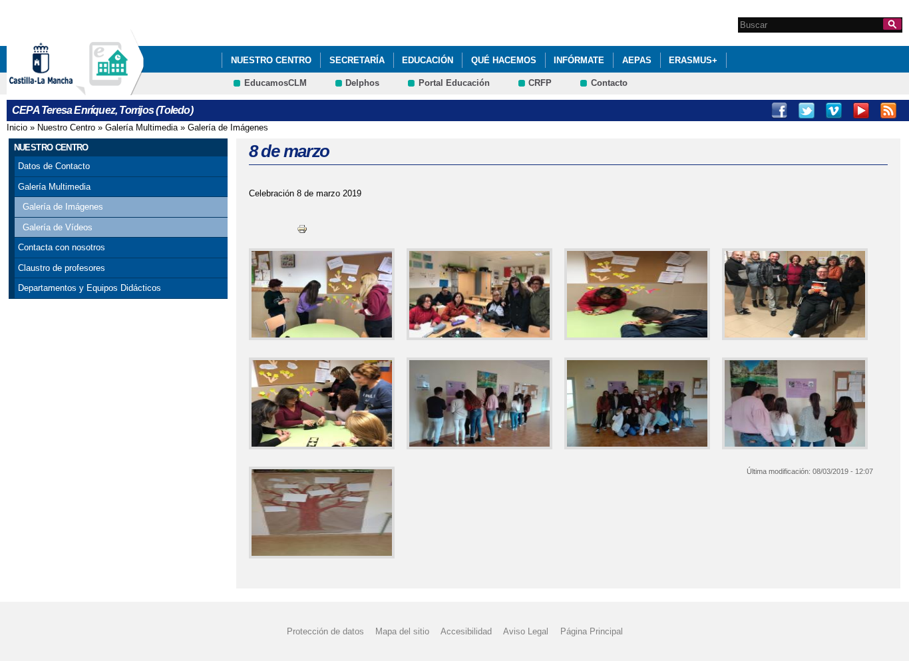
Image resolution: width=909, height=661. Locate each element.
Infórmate (579, 60)
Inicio (17, 127)
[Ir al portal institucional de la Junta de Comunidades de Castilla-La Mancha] (57, 89)
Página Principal (591, 631)
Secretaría (357, 60)
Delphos (362, 83)
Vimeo (834, 110)
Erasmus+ (693, 60)
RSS (888, 110)
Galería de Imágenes (228, 127)
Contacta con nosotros (61, 247)
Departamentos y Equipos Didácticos (89, 288)
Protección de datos (325, 631)
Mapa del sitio (402, 631)
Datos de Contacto (54, 166)
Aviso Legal (525, 631)
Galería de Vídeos (57, 227)
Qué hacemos (503, 60)
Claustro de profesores (61, 268)
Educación (427, 60)
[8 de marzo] (319, 294)
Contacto (609, 83)
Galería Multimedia (141, 127)
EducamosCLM (275, 83)
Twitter (807, 110)
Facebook (779, 110)
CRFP (540, 83)
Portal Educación (454, 83)
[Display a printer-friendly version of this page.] (302, 228)
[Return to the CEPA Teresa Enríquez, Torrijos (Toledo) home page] (110, 89)
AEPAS (636, 60)
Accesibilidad (466, 631)
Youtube (861, 110)
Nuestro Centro (271, 60)
